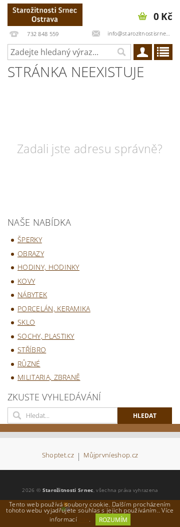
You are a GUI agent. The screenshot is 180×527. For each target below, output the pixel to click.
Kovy (26, 281)
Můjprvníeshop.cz (111, 455)
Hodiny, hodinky (49, 267)
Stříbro (32, 349)
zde (83, 519)
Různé (29, 363)
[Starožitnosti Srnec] (45, 13)
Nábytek (32, 294)
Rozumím (113, 519)
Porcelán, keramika (54, 308)
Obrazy (31, 253)
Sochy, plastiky (46, 336)
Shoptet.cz (58, 455)
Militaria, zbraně (49, 377)
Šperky (30, 239)
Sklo (26, 322)
